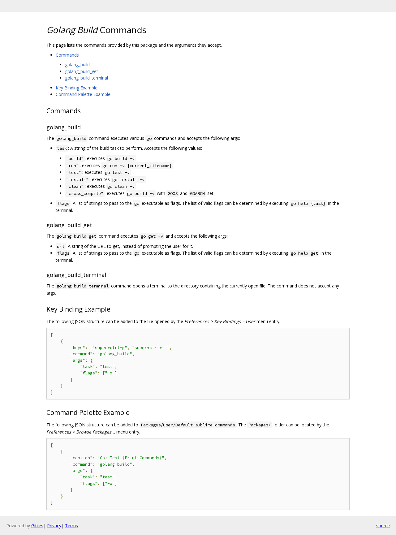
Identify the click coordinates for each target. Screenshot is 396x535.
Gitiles (37, 526)
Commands (67, 55)
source (383, 526)
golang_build (77, 64)
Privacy (54, 526)
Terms (71, 526)
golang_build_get (81, 71)
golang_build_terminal (86, 78)
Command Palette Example (83, 94)
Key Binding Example (76, 88)
